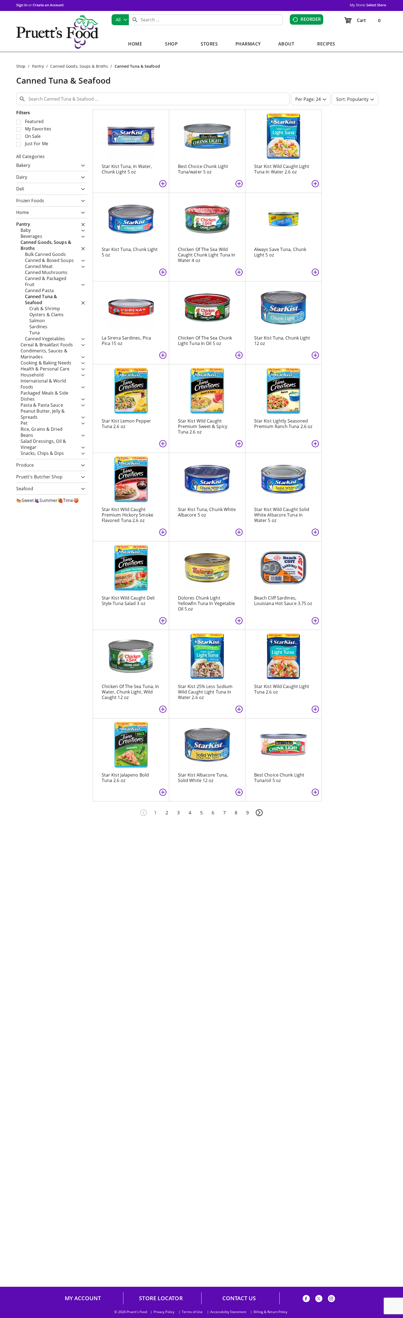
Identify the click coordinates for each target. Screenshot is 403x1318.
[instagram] (331, 1299)
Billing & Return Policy (270, 1312)
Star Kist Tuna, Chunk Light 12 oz (282, 340)
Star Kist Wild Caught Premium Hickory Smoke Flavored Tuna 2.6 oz (127, 514)
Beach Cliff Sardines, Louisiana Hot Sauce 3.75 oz (283, 600)
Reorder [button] (310, 19)
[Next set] (259, 812)
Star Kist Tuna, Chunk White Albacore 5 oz (207, 512)
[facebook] (306, 1299)
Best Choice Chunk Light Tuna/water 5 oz (203, 169)
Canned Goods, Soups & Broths (79, 66)
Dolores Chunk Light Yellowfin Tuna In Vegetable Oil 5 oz (206, 603)
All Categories (30, 156)
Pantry (38, 66)
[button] (81, 166)
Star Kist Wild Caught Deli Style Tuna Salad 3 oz (128, 600)
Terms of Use (192, 1312)
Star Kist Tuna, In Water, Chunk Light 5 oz (127, 169)
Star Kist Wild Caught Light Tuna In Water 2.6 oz (282, 169)
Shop (20, 66)
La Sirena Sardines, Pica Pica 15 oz (126, 340)
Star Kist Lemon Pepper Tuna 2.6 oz (126, 423)
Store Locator (161, 1298)
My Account (83, 1298)
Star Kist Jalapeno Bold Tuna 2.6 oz (125, 777)
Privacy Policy (164, 1312)
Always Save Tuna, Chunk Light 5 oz (280, 252)
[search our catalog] (135, 19)
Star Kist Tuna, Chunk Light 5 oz (130, 252)
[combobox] (120, 19)
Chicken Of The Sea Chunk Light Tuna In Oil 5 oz (205, 340)
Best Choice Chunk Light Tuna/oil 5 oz (279, 777)
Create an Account (48, 4)
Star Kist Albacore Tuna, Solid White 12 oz (203, 777)
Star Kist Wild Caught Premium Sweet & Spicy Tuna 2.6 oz (202, 426)
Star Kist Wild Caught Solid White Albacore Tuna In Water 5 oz (282, 514)
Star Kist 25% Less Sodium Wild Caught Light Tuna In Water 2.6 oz (205, 691)
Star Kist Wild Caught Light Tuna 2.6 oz (282, 689)
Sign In (21, 4)
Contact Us (239, 1298)
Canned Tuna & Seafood (137, 66)
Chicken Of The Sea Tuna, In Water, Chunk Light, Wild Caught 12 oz (130, 691)
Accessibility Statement (228, 1312)
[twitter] (318, 1299)
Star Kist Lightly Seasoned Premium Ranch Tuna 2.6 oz (283, 423)
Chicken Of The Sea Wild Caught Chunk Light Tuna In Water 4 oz (206, 254)
